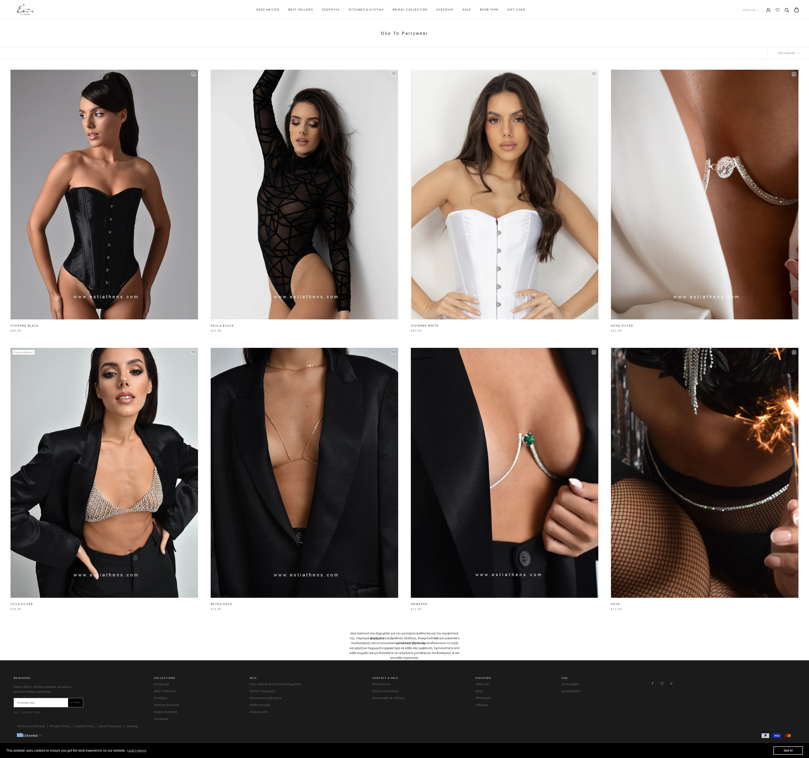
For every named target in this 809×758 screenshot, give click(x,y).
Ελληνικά (749, 10)
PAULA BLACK (222, 325)
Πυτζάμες (161, 698)
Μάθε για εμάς (260, 705)
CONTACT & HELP (385, 678)
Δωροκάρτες (571, 691)
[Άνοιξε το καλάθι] (796, 9)
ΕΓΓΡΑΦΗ (75, 702)
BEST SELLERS (300, 9)
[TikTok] (671, 682)
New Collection (165, 691)
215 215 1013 (30, 712)
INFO (253, 678)
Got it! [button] (788, 750)
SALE (466, 9)
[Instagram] (661, 682)
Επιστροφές (570, 684)
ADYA (615, 604)
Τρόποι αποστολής (385, 691)
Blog (478, 691)
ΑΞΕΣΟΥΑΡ (445, 9)
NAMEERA (419, 604)
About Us (482, 684)
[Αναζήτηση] (787, 10)
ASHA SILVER (622, 325)
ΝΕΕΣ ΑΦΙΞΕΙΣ (268, 9)
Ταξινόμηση (787, 53)
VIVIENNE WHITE (425, 325)
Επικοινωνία (258, 712)
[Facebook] (652, 682)
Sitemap (132, 726)
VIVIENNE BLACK (25, 325)
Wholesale (483, 698)
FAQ (565, 678)
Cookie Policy (84, 726)
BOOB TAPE (489, 9)
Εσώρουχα (161, 684)
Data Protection (110, 726)
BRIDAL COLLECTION (410, 9)
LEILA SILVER (22, 604)
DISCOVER (483, 678)
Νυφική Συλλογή (165, 712)
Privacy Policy (60, 726)
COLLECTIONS (164, 678)
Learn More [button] (136, 750)
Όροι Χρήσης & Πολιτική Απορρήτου (275, 684)
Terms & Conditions (31, 726)
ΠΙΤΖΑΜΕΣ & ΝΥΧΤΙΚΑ (366, 9)
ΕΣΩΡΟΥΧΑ (331, 9)
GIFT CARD (516, 9)
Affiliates (482, 705)
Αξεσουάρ (161, 719)
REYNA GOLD (221, 604)
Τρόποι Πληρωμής (262, 691)
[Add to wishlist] (193, 74)
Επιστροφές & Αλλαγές (388, 698)
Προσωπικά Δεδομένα (265, 698)
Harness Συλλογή (166, 705)
